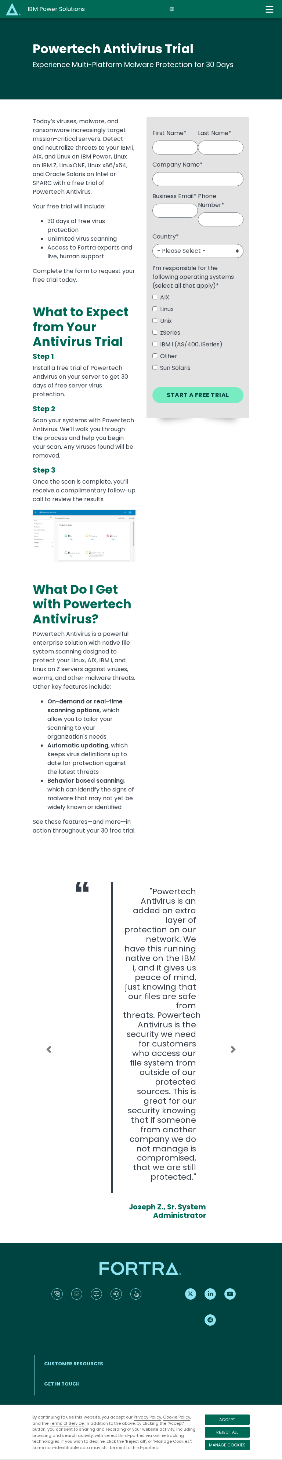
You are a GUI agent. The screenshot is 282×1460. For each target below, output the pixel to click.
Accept (227, 1420)
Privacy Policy (147, 1417)
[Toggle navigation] (270, 9)
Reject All (227, 1432)
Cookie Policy (176, 1417)
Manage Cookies (227, 1445)
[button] (49, 1049)
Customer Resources (73, 1363)
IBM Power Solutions (56, 9)
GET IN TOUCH (62, 1383)
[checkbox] (197, 334)
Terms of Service (67, 1423)
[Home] (14, 9)
